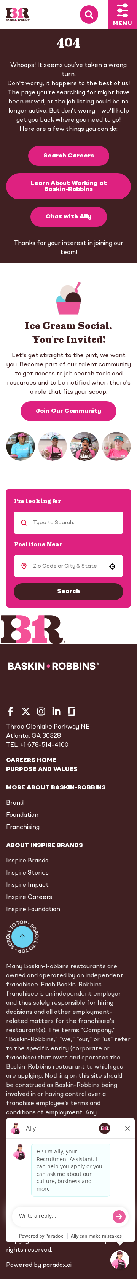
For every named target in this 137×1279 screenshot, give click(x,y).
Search (68, 592)
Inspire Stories (27, 873)
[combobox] (67, 566)
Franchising (23, 827)
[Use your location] (112, 566)
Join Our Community (68, 411)
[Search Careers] (94, 14)
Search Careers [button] (68, 156)
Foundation (22, 815)
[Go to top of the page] (22, 936)
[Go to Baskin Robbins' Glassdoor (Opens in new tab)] (71, 711)
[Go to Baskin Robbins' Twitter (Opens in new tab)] (25, 711)
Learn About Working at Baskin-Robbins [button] (68, 186)
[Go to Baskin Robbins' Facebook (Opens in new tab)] (10, 711)
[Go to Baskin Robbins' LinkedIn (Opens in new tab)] (56, 711)
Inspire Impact (27, 885)
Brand (15, 803)
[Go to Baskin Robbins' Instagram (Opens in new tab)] (41, 711)
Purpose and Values (42, 770)
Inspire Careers (29, 897)
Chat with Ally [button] (69, 217)
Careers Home (31, 760)
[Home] (18, 14)
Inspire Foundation (33, 910)
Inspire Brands (27, 861)
